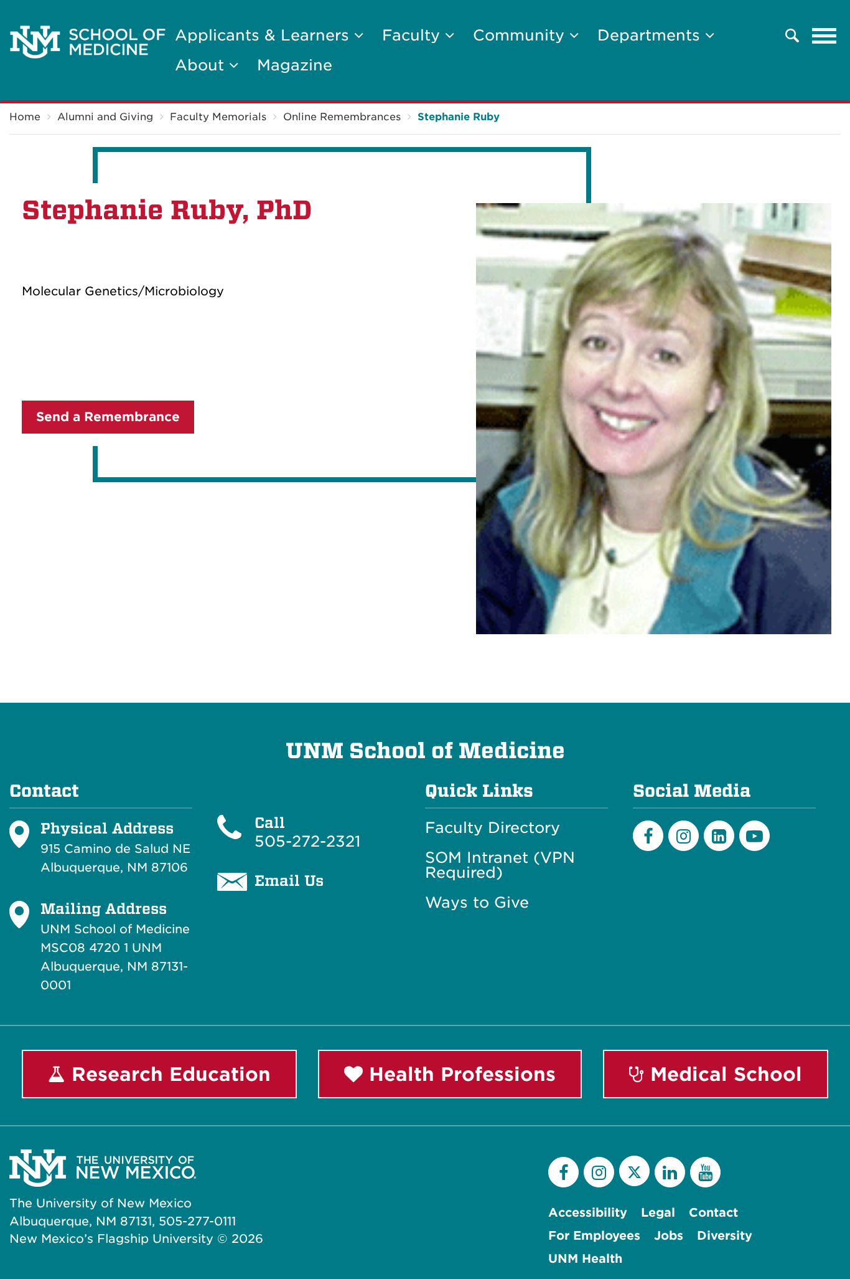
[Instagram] (683, 835)
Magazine (294, 65)
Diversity (724, 1236)
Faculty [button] (413, 35)
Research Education (168, 1074)
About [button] (202, 65)
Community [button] (521, 35)
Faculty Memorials (218, 117)
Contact (713, 1212)
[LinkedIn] (719, 835)
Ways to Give (477, 902)
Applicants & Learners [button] (264, 35)
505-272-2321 (307, 841)
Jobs (668, 1236)
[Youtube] (754, 835)
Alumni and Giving (105, 117)
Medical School (723, 1074)
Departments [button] (651, 35)
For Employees (594, 1236)
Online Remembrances (342, 117)
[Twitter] (634, 1171)
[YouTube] (705, 1172)
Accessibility (587, 1212)
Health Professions (459, 1074)
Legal (658, 1212)
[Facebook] (648, 835)
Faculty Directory (492, 827)
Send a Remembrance (108, 416)
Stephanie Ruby (459, 117)
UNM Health (585, 1259)
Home (24, 117)
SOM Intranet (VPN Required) (500, 865)
